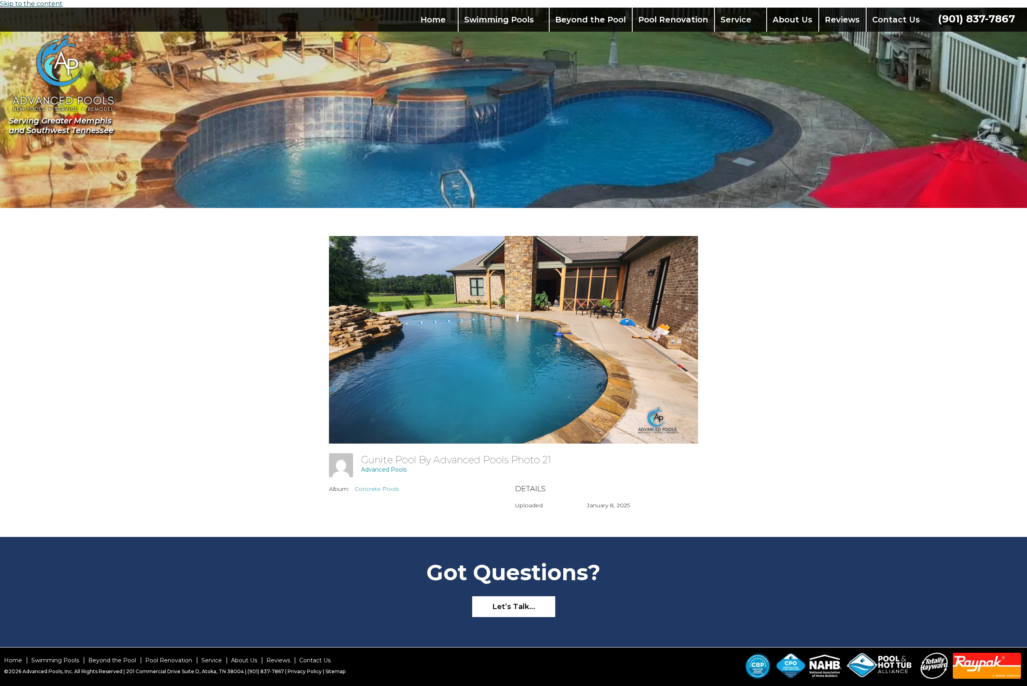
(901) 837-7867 (976, 18)
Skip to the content (31, 4)
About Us (792, 19)
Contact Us (896, 19)
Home (433, 19)
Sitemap (335, 671)
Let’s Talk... (513, 606)
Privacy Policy (305, 671)
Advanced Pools (383, 469)
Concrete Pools (377, 488)
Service (736, 19)
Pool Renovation (673, 19)
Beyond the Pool (590, 19)
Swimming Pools (499, 19)
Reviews (842, 19)
